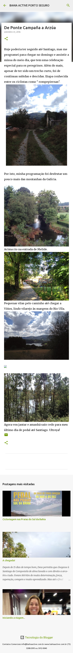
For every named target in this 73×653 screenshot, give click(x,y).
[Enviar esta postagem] (6, 436)
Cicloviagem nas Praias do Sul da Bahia (24, 519)
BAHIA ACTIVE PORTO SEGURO (29, 5)
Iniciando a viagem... (14, 617)
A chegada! (9, 560)
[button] (6, 39)
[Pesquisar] (68, 5)
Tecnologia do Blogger (38, 637)
